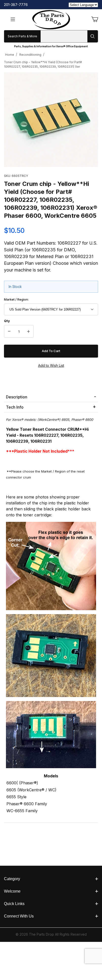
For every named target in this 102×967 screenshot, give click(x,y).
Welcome (12, 891)
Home (9, 54)
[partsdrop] (51, 19)
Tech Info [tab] (15, 407)
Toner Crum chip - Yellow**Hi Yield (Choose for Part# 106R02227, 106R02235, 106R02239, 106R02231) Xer (43, 64)
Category (12, 879)
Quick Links (14, 904)
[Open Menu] (13, 19)
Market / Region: (16, 299)
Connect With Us (19, 916)
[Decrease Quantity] (9, 331)
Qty (7, 321)
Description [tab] (16, 396)
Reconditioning (30, 54)
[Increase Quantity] (28, 331)
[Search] (92, 36)
